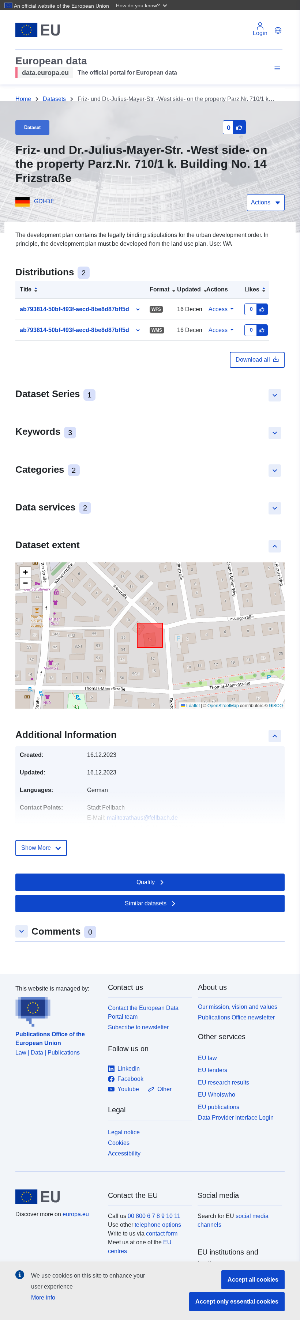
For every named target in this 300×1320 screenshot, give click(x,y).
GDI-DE (44, 201)
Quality (145, 882)
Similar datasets (145, 903)
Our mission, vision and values (237, 1007)
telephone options (158, 1225)
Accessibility (124, 1153)
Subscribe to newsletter (138, 1027)
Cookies (119, 1143)
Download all (253, 360)
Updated (189, 289)
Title (25, 289)
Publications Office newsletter (236, 1017)
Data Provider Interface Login (236, 1118)
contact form (161, 1233)
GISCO (276, 705)
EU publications (218, 1107)
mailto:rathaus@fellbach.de (142, 818)
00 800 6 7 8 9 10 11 (154, 1216)
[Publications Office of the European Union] (57, 1010)
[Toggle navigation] (276, 68)
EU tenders (212, 1070)
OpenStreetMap (223, 705)
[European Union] (57, 1196)
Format (159, 289)
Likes (251, 289)
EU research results (223, 1082)
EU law (207, 1058)
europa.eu (76, 1214)
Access (218, 309)
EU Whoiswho (216, 1094)
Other (164, 1089)
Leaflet (192, 705)
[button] (142, 5)
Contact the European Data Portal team (143, 1012)
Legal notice (124, 1132)
